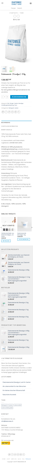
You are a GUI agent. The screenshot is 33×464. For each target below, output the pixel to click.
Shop (8, 459)
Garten (16, 103)
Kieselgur (20, 103)
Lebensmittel (17, 405)
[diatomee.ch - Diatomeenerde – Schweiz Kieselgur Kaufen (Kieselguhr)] (16, 3)
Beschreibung (5, 122)
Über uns (14, 459)
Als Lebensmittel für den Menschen (14, 386)
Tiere (22, 13)
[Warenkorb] (31, 3)
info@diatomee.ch (7, 421)
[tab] (16, 122)
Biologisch (11, 108)
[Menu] (2, 3)
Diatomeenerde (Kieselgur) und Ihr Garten (17, 382)
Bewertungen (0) (6, 130)
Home (3, 459)
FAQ (23, 459)
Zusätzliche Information (9, 126)
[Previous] (4, 43)
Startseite (13, 13)
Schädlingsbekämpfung (7, 105)
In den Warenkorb (19, 97)
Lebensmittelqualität (7, 408)
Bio (8, 103)
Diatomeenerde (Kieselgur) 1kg (21, 234)
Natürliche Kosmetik (9, 394)
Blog (19, 459)
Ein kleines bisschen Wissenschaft (14, 390)
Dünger (12, 103)
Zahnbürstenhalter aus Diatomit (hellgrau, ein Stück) (7, 234)
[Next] (28, 43)
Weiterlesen (6, 241)
